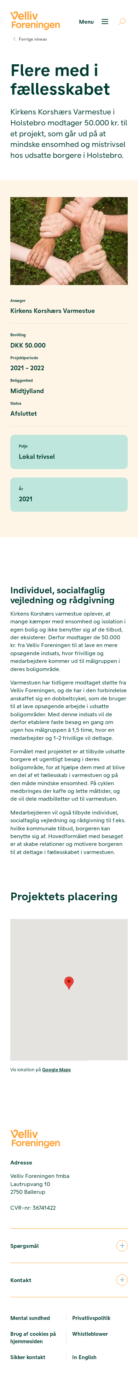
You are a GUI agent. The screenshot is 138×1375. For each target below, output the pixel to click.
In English (84, 1357)
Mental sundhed (30, 1318)
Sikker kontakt (27, 1357)
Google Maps (56, 1069)
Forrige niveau (33, 38)
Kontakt (20, 1279)
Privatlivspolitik (91, 1318)
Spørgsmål (24, 1245)
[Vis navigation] (95, 21)
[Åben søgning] (119, 21)
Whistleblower (90, 1333)
